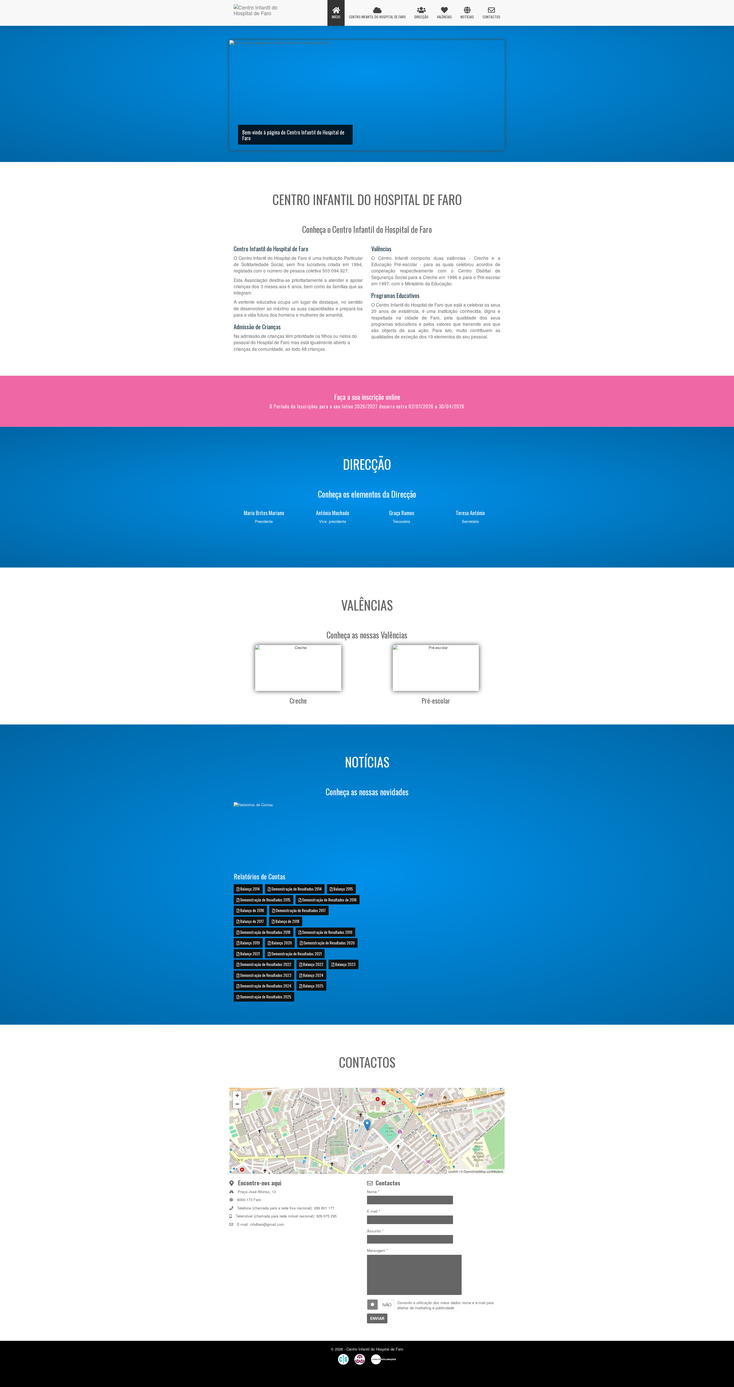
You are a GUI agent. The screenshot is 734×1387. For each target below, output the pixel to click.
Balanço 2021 (249, 954)
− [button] (237, 1104)
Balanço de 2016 (251, 910)
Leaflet (453, 1171)
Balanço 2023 (345, 964)
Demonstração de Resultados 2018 (264, 932)
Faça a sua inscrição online (367, 396)
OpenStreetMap (475, 1171)
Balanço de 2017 (251, 921)
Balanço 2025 (312, 986)
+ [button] (237, 1095)
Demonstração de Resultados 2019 (326, 932)
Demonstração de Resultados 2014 (296, 889)
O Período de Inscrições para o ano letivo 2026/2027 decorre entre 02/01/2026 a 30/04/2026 (367, 406)
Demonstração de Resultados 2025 (265, 997)
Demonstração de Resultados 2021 (296, 954)
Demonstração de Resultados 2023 (265, 975)
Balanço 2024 (312, 975)
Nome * (373, 1191)
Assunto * (375, 1231)
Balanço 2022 (312, 964)
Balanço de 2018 (287, 921)
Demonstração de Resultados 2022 (265, 964)
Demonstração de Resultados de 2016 (329, 900)
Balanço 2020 (281, 943)
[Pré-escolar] (436, 668)
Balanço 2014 (249, 889)
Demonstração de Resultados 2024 (265, 986)
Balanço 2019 (249, 943)
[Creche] (298, 668)
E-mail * (373, 1211)
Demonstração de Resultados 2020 (329, 943)
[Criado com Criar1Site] (343, 1359)
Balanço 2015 (343, 889)
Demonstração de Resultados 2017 (300, 910)
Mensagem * (377, 1250)
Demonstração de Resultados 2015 (264, 900)
